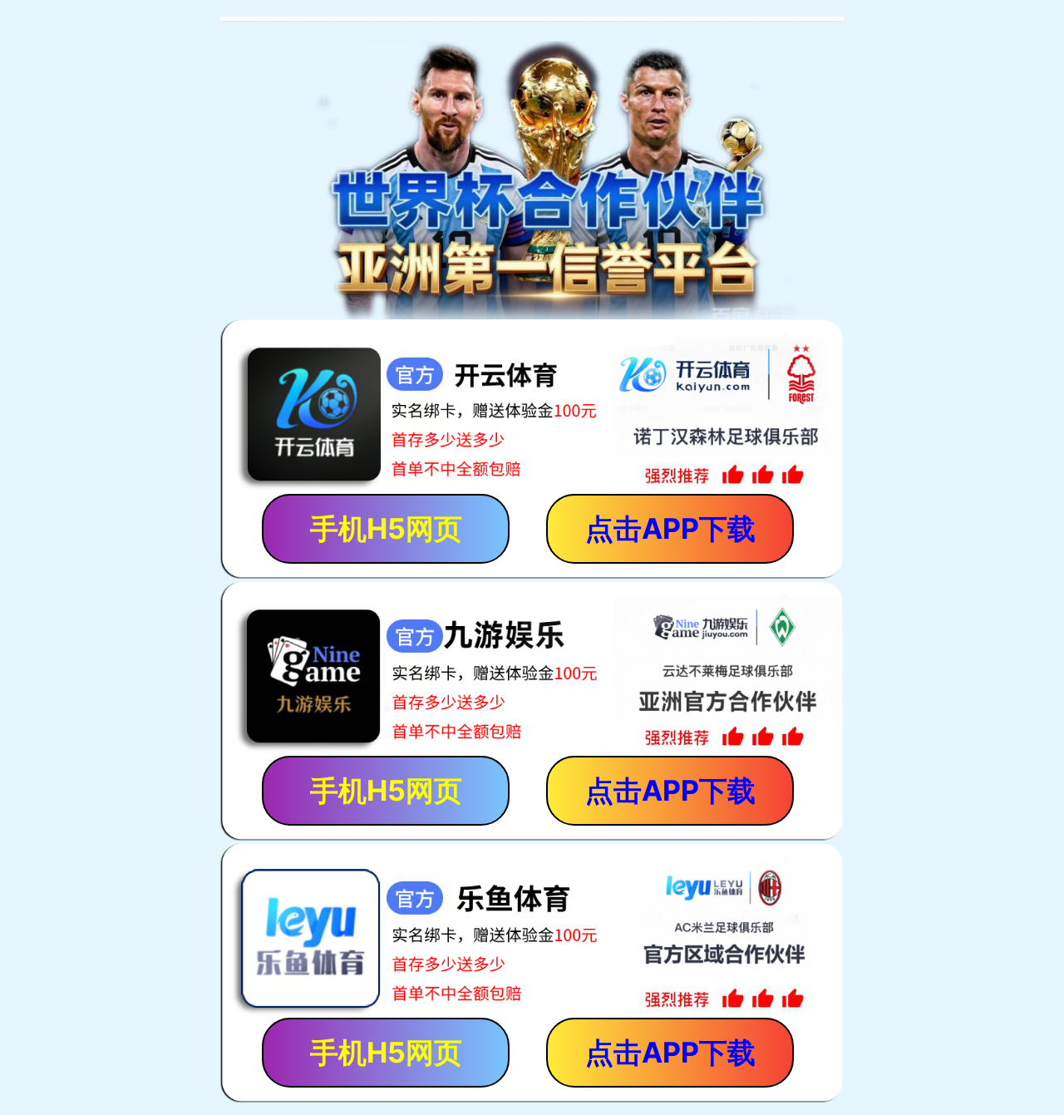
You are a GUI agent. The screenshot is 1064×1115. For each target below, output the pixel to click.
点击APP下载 (670, 528)
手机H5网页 (386, 528)
